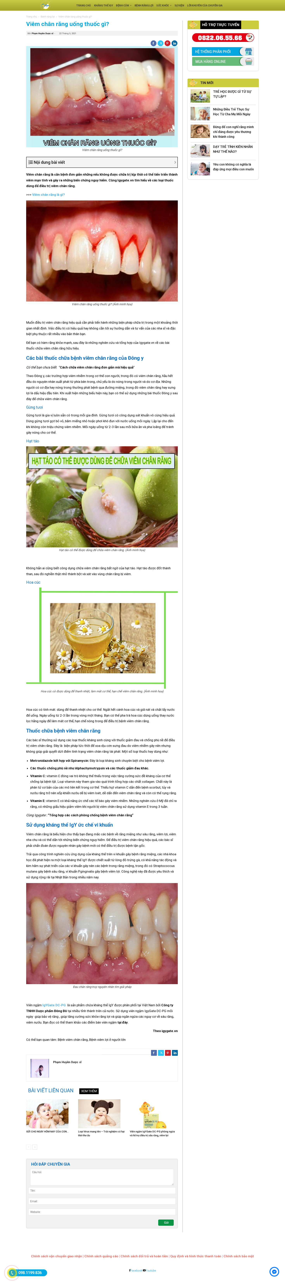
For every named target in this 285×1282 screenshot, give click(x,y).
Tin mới (206, 83)
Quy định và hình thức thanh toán (195, 1256)
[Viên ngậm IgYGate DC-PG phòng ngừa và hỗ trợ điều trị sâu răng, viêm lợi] (154, 1113)
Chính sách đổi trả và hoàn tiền (144, 1256)
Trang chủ (31, 16)
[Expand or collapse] (105, 162)
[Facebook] (153, 43)
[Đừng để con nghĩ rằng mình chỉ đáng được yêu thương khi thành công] (200, 131)
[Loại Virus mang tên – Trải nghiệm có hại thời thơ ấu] (102, 1113)
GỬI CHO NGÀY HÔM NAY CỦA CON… (47, 1131)
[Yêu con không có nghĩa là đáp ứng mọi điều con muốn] (200, 168)
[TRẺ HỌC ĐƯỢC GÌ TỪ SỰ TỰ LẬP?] (200, 96)
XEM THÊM (89, 1091)
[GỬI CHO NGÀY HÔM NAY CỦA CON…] (50, 1113)
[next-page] (34, 1147)
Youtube (151, 1270)
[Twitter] (160, 43)
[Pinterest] (167, 43)
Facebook (136, 1270)
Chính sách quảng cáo (101, 1256)
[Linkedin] (174, 43)
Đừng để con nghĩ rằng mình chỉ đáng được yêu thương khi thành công (233, 132)
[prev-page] (28, 1147)
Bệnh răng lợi (48, 16)
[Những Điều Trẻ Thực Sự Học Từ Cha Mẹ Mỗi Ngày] (200, 113)
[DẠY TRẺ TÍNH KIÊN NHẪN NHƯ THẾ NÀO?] (200, 151)
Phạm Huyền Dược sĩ (42, 33)
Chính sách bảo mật (239, 1256)
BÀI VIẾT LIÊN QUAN (50, 1090)
